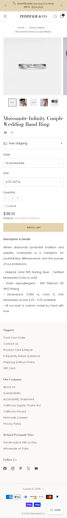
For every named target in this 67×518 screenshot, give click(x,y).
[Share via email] (12, 133)
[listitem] (33, 5)
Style (6, 154)
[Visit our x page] (28, 468)
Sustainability (12, 393)
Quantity (9, 192)
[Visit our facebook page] (5, 468)
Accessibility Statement (18, 399)
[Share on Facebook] (5, 133)
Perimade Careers (15, 417)
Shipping (8, 218)
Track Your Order (14, 338)
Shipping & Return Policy (19, 362)
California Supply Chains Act (22, 405)
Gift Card (9, 368)
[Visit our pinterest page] (20, 468)
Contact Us (10, 344)
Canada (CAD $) (32, 489)
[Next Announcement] (61, 5)
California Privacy (14, 411)
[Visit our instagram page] (13, 468)
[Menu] (5, 16)
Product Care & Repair (18, 350)
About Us (9, 387)
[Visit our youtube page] (36, 468)
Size (6, 173)
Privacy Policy (12, 424)
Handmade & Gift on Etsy (20, 442)
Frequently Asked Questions (21, 356)
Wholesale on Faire (15, 448)
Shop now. (37, 6)
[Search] (55, 16)
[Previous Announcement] (5, 5)
